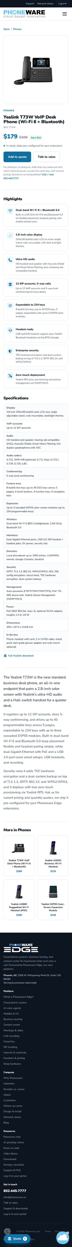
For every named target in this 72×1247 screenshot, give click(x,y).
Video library (10, 1153)
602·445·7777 (11, 178)
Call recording (11, 1036)
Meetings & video (13, 1030)
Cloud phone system (15, 1002)
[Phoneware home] (24, 14)
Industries (9, 1083)
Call (44, 174)
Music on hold (11, 1148)
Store (6, 29)
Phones (17, 29)
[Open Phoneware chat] (62, 1237)
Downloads (9, 1159)
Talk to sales (46, 157)
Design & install (12, 1111)
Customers (9, 1100)
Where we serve (12, 1106)
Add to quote (17, 157)
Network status (45, 3)
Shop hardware (12, 1063)
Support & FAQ (12, 1170)
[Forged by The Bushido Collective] (7, 1231)
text (51, 174)
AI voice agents (12, 1008)
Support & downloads (15, 1208)
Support (30, 3)
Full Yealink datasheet (21, 655)
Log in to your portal (14, 1176)
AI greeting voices (13, 1142)
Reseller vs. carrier (13, 1089)
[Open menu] (65, 14)
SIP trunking (10, 1047)
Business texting (12, 1019)
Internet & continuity (14, 1052)
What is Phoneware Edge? (18, 997)
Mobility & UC (11, 1013)
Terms (48, 1231)
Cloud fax (9, 1041)
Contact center (11, 1024)
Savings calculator (13, 1164)
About (6, 1094)
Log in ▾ (62, 3)
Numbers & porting (14, 1058)
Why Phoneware (13, 1078)
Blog (6, 1122)
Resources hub (11, 1137)
